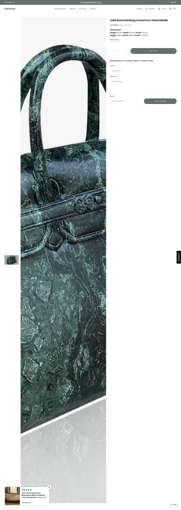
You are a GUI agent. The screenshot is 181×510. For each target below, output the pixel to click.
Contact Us (9, 2)
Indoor (72, 9)
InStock (93, 9)
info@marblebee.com (91, 2)
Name (112, 66)
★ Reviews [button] (179, 257)
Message (113, 76)
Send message (160, 101)
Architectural (60, 9)
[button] (139, 9)
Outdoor (82, 9)
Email (112, 96)
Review (174, 2)
